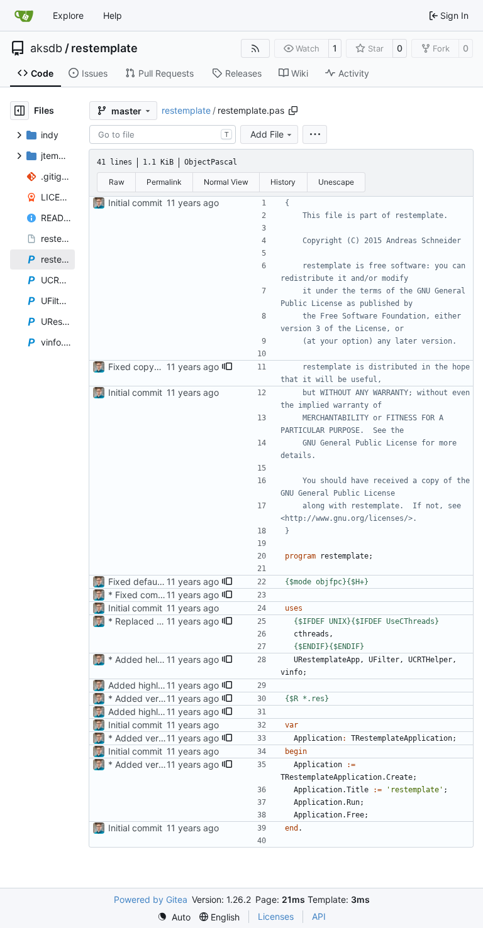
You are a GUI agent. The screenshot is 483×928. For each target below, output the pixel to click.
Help (112, 15)
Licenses (276, 916)
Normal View (226, 182)
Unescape (336, 182)
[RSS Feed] (255, 48)
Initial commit (135, 202)
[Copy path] (293, 110)
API (319, 916)
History (283, 182)
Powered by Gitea (150, 899)
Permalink (164, 182)
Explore (68, 15)
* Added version (141, 698)
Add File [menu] (267, 134)
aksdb (46, 48)
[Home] (24, 15)
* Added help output (150, 659)
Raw (117, 182)
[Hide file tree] (19, 110)
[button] (227, 367)
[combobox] (162, 134)
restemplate (104, 48)
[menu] (315, 134)
